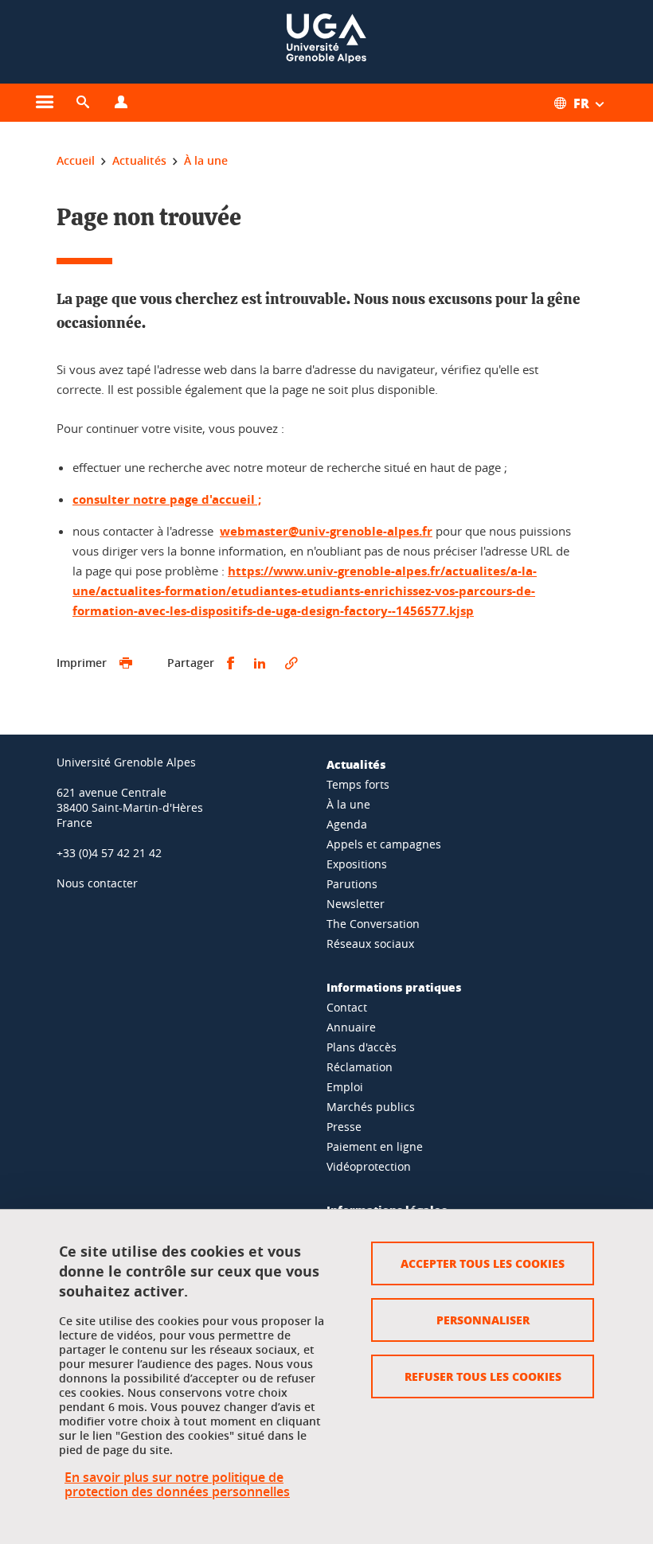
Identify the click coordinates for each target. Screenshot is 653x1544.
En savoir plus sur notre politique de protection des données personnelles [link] (177, 1484)
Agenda (346, 824)
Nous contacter (97, 883)
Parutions (351, 883)
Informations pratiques (393, 987)
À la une (348, 804)
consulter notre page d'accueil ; (166, 499)
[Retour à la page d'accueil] (326, 42)
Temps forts (357, 784)
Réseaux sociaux (370, 943)
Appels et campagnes (383, 844)
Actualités (355, 764)
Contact (346, 1007)
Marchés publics (370, 1106)
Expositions (356, 863)
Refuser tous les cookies (483, 1376)
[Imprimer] (125, 663)
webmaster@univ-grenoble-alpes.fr (326, 531)
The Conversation (373, 923)
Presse (344, 1126)
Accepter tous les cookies (483, 1263)
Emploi (344, 1086)
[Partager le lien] (291, 663)
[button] (83, 103)
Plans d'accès (361, 1047)
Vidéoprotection (368, 1166)
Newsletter (355, 903)
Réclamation (359, 1066)
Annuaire (351, 1027)
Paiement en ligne (374, 1146)
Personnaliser (483, 1320)
